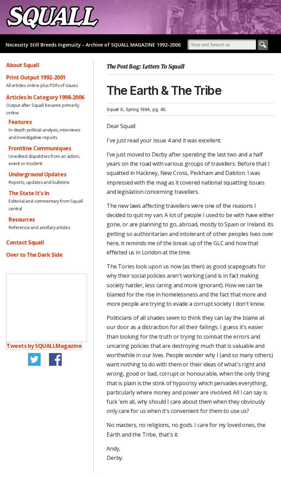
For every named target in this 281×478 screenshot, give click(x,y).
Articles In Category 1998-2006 (45, 97)
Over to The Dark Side (34, 255)
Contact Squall (25, 242)
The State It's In (29, 193)
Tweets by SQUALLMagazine (44, 346)
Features (20, 122)
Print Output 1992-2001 (36, 77)
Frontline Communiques (40, 148)
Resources (22, 219)
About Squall (22, 65)
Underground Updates (37, 174)
